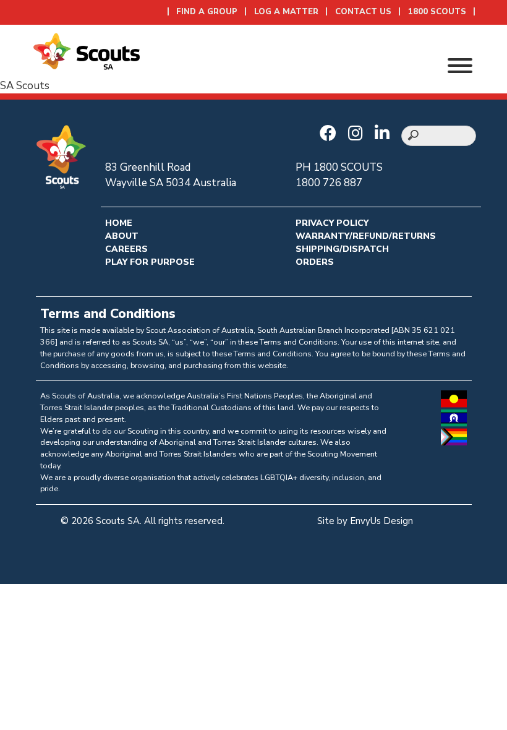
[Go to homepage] (86, 50)
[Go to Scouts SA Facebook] (331, 134)
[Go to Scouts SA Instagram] (358, 134)
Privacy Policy (332, 223)
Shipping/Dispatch (342, 249)
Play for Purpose (150, 262)
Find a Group (206, 11)
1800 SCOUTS (437, 11)
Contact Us (363, 11)
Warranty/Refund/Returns (366, 236)
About (121, 236)
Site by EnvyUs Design (365, 521)
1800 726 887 (329, 183)
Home (118, 223)
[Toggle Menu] (460, 65)
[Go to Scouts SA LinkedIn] (385, 134)
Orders (315, 262)
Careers (126, 249)
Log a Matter (286, 11)
